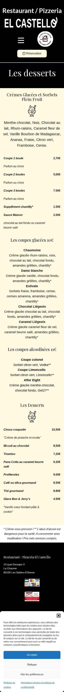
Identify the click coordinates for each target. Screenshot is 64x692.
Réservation (33, 53)
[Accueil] (30, 23)
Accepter (32, 654)
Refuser (32, 664)
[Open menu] (21, 40)
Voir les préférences (32, 674)
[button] (58, 615)
